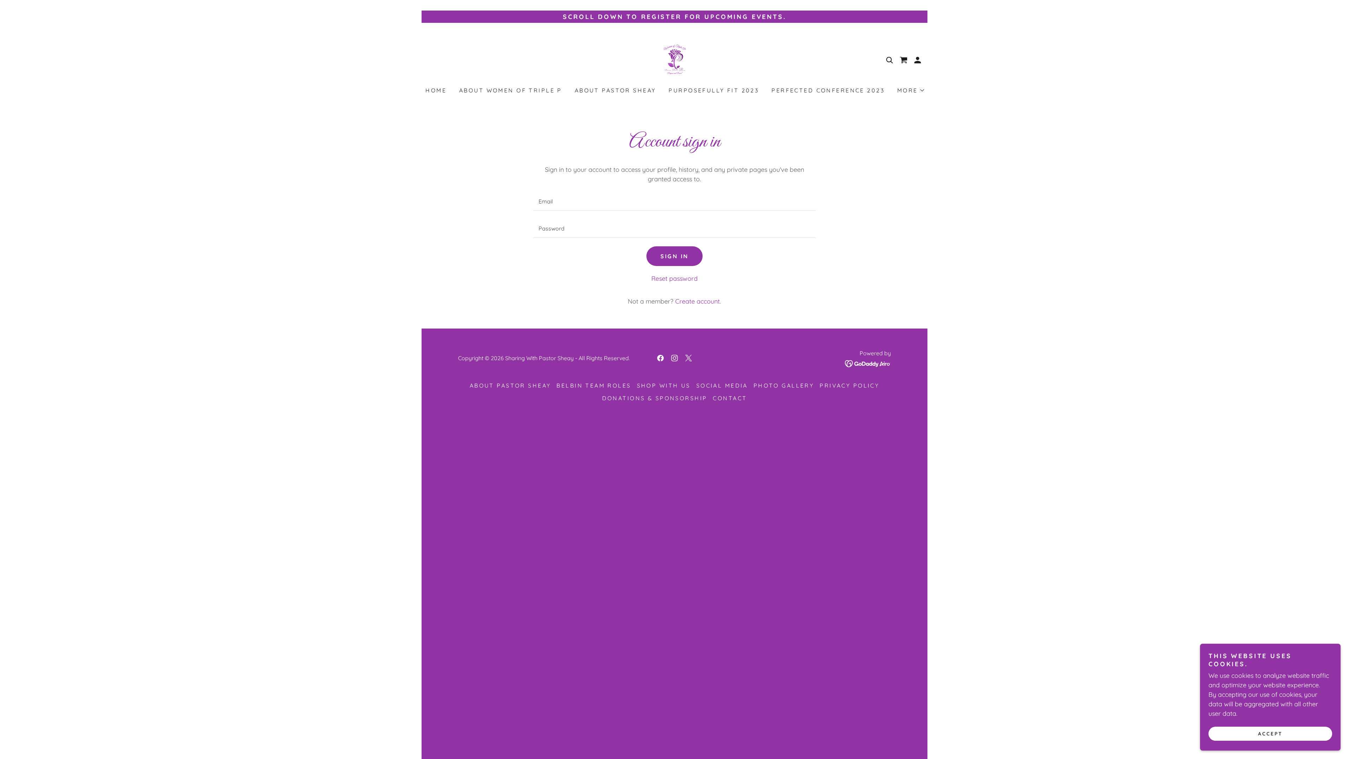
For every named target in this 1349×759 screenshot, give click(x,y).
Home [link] (436, 90)
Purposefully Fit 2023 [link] (714, 90)
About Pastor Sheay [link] (615, 90)
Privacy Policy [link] (849, 385)
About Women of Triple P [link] (510, 90)
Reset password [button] (674, 278)
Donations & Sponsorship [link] (655, 398)
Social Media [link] (722, 385)
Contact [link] (730, 398)
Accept (1270, 734)
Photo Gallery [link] (784, 385)
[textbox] (674, 201)
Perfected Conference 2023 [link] (828, 90)
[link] (674, 60)
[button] (904, 60)
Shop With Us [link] (664, 385)
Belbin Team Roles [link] (593, 385)
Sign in (674, 256)
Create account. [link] (698, 301)
